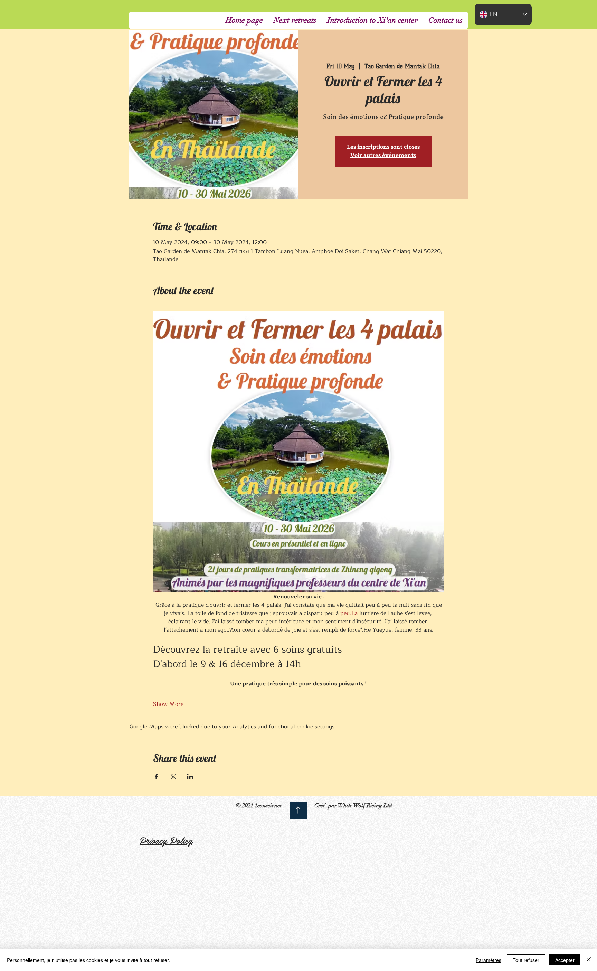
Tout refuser (526, 959)
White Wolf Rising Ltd (366, 805)
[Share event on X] (173, 776)
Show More (168, 704)
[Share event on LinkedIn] (190, 776)
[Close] (589, 959)
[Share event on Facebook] (156, 776)
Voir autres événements (383, 155)
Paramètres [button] (488, 959)
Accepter (565, 959)
